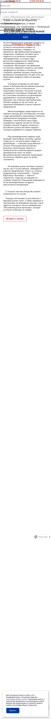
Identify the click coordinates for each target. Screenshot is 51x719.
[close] (49, 537)
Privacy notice (43, 537)
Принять (12, 710)
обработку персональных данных (18, 21)
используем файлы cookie (16, 699)
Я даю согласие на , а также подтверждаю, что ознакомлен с (24, 25)
